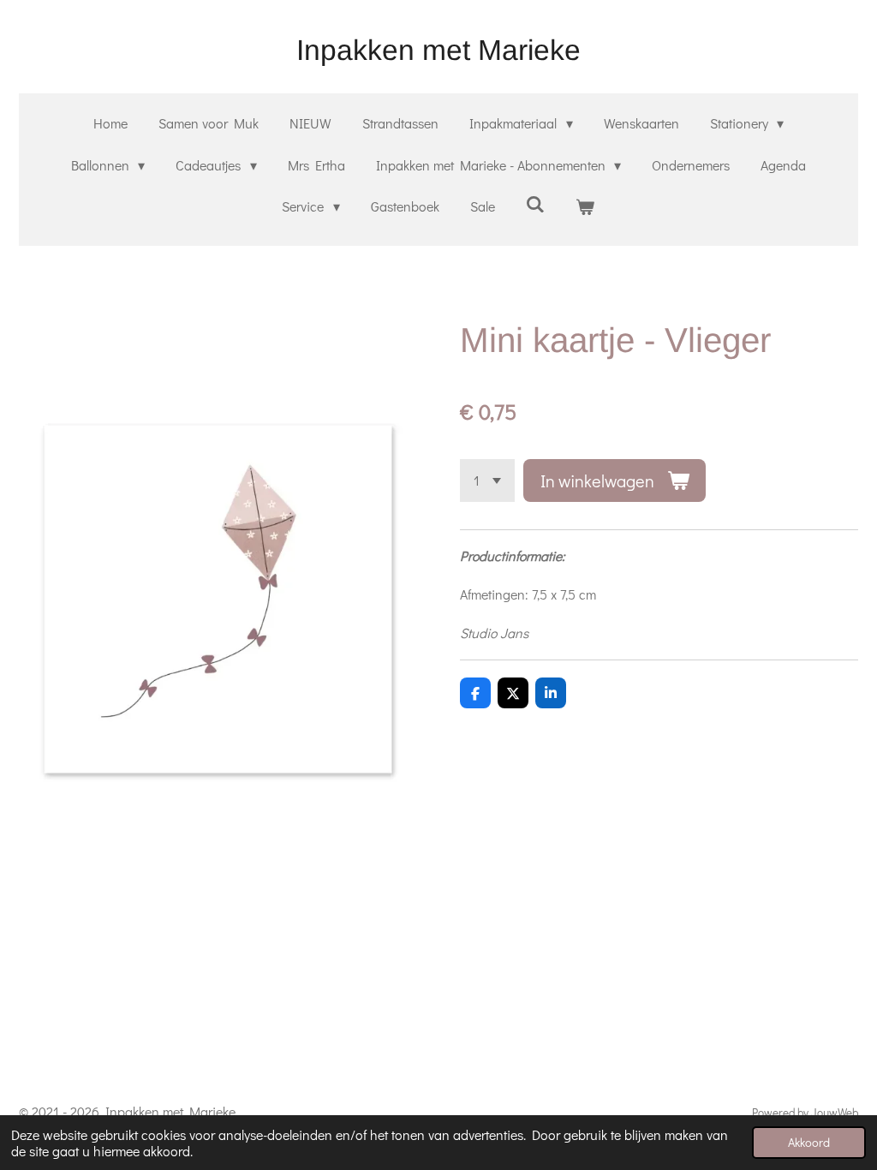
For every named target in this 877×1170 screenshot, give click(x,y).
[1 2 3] (487, 480)
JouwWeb (834, 1112)
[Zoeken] (535, 203)
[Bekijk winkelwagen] (585, 207)
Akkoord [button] (809, 1142)
